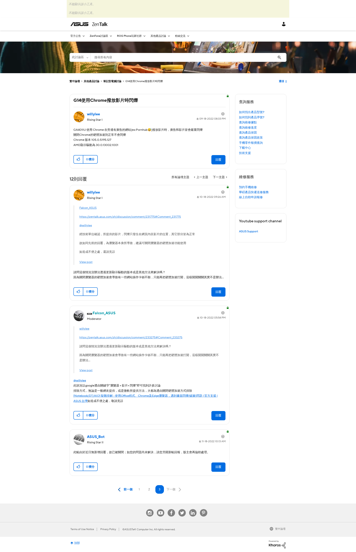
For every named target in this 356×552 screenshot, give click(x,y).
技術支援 (245, 153)
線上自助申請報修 (251, 197)
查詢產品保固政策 (251, 137)
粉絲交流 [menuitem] (180, 36)
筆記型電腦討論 (112, 81)
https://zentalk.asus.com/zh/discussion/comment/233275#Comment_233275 (130, 337)
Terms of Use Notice (82, 529)
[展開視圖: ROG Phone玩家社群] (144, 36)
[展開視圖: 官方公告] (83, 36)
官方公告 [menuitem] (75, 36)
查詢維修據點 (248, 122)
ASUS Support (248, 231)
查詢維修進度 (248, 127)
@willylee (85, 225)
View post (86, 262)
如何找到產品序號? (251, 117)
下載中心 (245, 148)
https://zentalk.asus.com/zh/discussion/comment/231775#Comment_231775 (130, 217)
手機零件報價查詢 (251, 143)
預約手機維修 (248, 187)
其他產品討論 (91, 81)
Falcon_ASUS (88, 208)
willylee (84, 329)
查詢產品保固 (248, 132)
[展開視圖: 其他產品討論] (169, 36)
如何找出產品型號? (251, 112)
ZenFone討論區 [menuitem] (99, 36)
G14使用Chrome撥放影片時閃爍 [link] (144, 81)
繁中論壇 (75, 81)
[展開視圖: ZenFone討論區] (111, 36)
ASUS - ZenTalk (89, 24)
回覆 (218, 160)
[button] (78, 159)
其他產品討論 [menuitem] (158, 36)
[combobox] (188, 57)
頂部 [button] (77, 543)
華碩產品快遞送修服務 (254, 192)
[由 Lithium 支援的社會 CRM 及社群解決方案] (277, 544)
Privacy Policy (108, 529)
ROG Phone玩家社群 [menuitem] (129, 36)
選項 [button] (281, 81)
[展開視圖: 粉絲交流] (188, 36)
